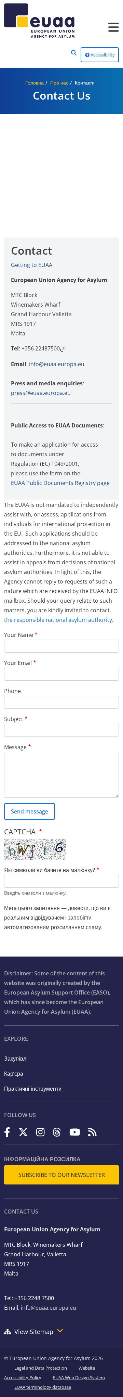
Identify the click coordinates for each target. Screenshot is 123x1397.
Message (15, 747)
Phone (12, 691)
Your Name (18, 635)
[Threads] (57, 1132)
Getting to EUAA (31, 265)
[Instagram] (40, 1132)
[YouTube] (74, 1132)
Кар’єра (13, 1073)
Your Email (18, 663)
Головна (34, 82)
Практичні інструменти (33, 1088)
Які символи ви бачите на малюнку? (49, 870)
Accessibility (102, 55)
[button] (74, 52)
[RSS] (92, 1132)
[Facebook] (7, 1132)
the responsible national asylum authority (58, 620)
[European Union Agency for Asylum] (61, 20)
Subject (13, 719)
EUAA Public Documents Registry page (60, 483)
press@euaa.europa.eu (41, 393)
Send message (29, 811)
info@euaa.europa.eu (56, 364)
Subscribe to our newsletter (61, 1175)
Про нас (59, 82)
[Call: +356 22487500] (62, 349)
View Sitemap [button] (34, 1332)
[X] (23, 1132)
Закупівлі (16, 1058)
